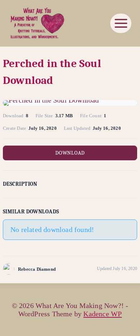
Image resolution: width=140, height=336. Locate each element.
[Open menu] (120, 23)
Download (70, 153)
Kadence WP (102, 314)
